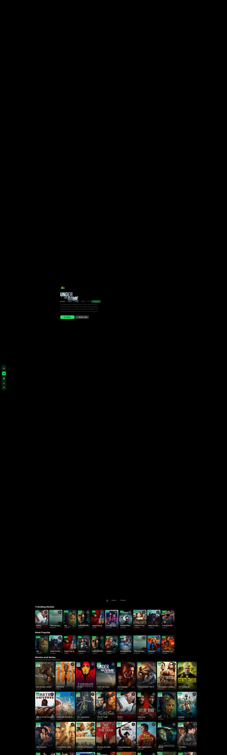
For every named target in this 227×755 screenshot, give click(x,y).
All (107, 600)
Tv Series (123, 600)
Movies (114, 600)
